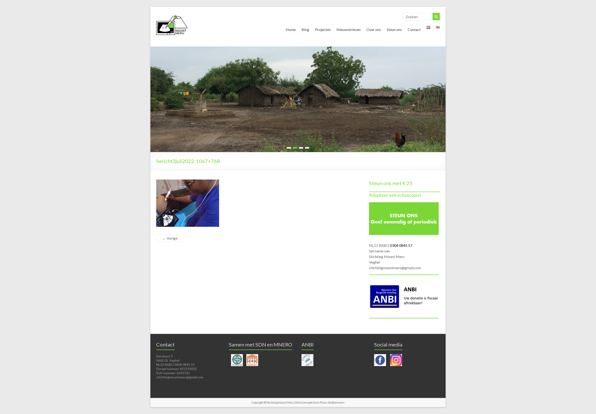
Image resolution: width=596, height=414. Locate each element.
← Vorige (169, 238)
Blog (305, 29)
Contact (414, 29)
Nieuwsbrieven (348, 29)
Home (291, 29)
